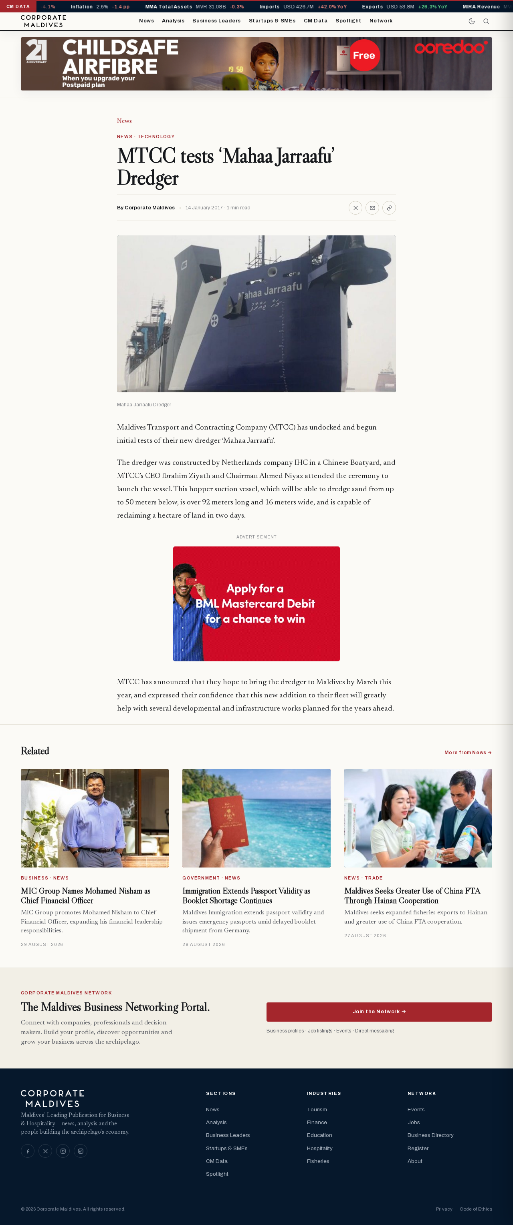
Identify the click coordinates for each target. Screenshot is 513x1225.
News (146, 21)
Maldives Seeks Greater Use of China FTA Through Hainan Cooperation (412, 896)
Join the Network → (379, 1011)
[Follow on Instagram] (63, 1151)
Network (381, 21)
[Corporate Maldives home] (43, 21)
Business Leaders (216, 21)
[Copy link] (389, 208)
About (415, 1161)
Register (418, 1148)
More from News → (468, 752)
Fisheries (318, 1161)
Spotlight (348, 21)
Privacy (444, 1209)
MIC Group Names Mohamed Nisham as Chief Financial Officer (85, 896)
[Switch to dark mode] (472, 21)
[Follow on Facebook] (27, 1151)
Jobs (414, 1122)
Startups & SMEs (272, 21)
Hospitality (320, 1148)
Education (319, 1135)
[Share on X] (355, 208)
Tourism (317, 1110)
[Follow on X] (45, 1151)
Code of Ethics (476, 1209)
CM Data (316, 21)
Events (416, 1110)
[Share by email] (372, 208)
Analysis (173, 21)
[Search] (486, 21)
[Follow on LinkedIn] (80, 1151)
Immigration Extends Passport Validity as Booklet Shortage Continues (246, 896)
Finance (317, 1122)
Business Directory (431, 1135)
